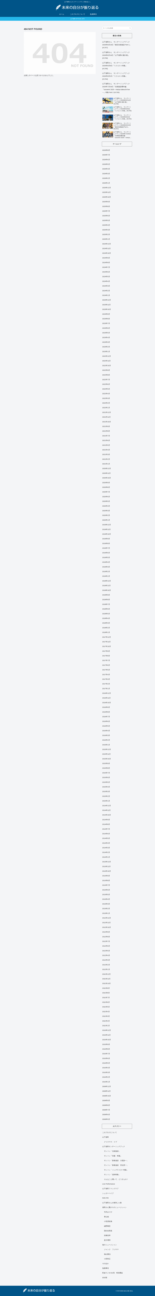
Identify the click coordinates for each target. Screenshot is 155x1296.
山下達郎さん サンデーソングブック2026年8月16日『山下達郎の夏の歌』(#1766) (116, 55)
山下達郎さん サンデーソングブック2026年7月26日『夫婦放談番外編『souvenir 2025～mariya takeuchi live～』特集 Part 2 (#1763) (116, 88)
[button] (130, 28)
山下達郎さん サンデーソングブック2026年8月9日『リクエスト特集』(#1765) (116, 66)
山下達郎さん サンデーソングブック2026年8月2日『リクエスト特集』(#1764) (116, 76)
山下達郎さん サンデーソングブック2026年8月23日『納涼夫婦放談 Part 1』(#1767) (116, 45)
